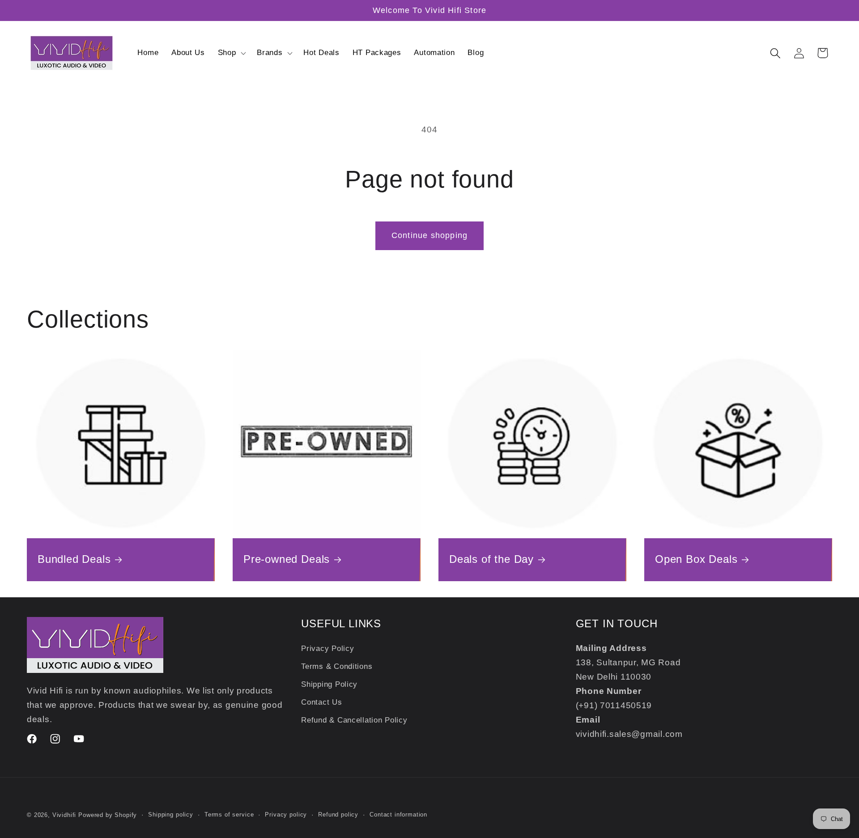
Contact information (398, 814)
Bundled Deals (74, 559)
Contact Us (321, 702)
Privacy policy (286, 814)
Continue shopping (429, 235)
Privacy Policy (327, 649)
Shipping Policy (329, 684)
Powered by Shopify (107, 815)
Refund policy (338, 814)
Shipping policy (170, 814)
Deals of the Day (491, 559)
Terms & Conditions (336, 667)
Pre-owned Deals (286, 559)
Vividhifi (64, 815)
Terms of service (229, 814)
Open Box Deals (696, 559)
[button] (231, 53)
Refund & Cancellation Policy (354, 720)
